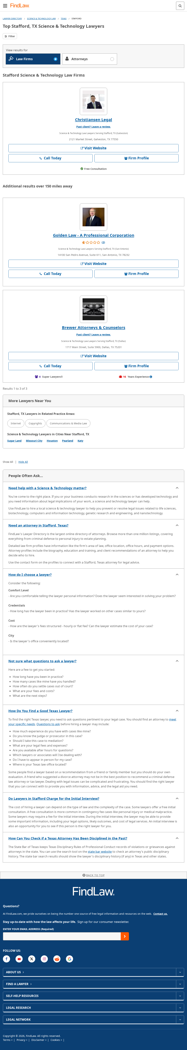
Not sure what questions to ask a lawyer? (42, 661)
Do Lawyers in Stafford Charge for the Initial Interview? (53, 798)
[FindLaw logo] (21, 5)
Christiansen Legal (93, 119)
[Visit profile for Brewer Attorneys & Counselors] (93, 309)
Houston (52, 440)
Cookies (56, 1040)
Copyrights (35, 423)
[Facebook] (6, 958)
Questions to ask (48, 724)
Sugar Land (14, 440)
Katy (80, 440)
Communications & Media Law (68, 423)
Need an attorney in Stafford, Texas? (38, 525)
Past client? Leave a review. (93, 126)
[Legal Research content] (180, 1008)
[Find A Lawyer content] (180, 984)
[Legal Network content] (180, 1020)
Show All (8, 462)
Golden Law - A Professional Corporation (93, 235)
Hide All (23, 462)
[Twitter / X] (31, 958)
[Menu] (5, 5)
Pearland (67, 440)
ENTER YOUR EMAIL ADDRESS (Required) (28, 929)
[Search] (180, 6)
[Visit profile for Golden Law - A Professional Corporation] (93, 217)
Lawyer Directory (12, 18)
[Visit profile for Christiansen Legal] (93, 101)
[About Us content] (180, 972)
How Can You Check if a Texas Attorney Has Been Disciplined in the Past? (67, 838)
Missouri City (34, 440)
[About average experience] (151, 377)
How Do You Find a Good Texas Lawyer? (40, 711)
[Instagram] (44, 958)
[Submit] (125, 936)
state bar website (100, 852)
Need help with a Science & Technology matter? (47, 488)
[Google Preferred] (69, 958)
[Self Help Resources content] (180, 996)
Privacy (21, 1040)
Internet (16, 423)
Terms (7, 1040)
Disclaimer (38, 1040)
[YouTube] (19, 958)
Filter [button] (11, 36)
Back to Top (95, 875)
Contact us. (160, 913)
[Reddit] (56, 958)
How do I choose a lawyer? (30, 574)
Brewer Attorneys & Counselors (93, 327)
